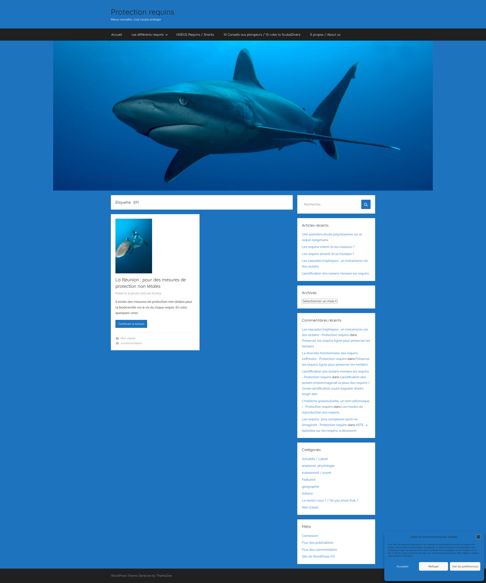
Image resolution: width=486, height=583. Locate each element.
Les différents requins (148, 34)
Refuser (433, 566)
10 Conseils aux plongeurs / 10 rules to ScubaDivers (262, 34)
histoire (307, 493)
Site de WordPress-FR (318, 556)
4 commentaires (131, 343)
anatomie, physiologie (318, 466)
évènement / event (316, 473)
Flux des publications (317, 542)
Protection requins (142, 12)
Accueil (116, 34)
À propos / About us (325, 34)
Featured (308, 479)
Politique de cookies (413, 576)
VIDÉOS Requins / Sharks (195, 34)
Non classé (128, 338)
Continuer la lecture (131, 324)
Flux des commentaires (319, 549)
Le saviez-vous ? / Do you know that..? (330, 500)
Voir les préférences (465, 566)
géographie (310, 486)
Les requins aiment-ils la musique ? (328, 254)
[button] (478, 537)
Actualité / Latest (315, 459)
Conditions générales (433, 576)
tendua (156, 293)
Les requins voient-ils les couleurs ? (328, 247)
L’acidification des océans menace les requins (335, 273)
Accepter (403, 566)
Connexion (310, 536)
